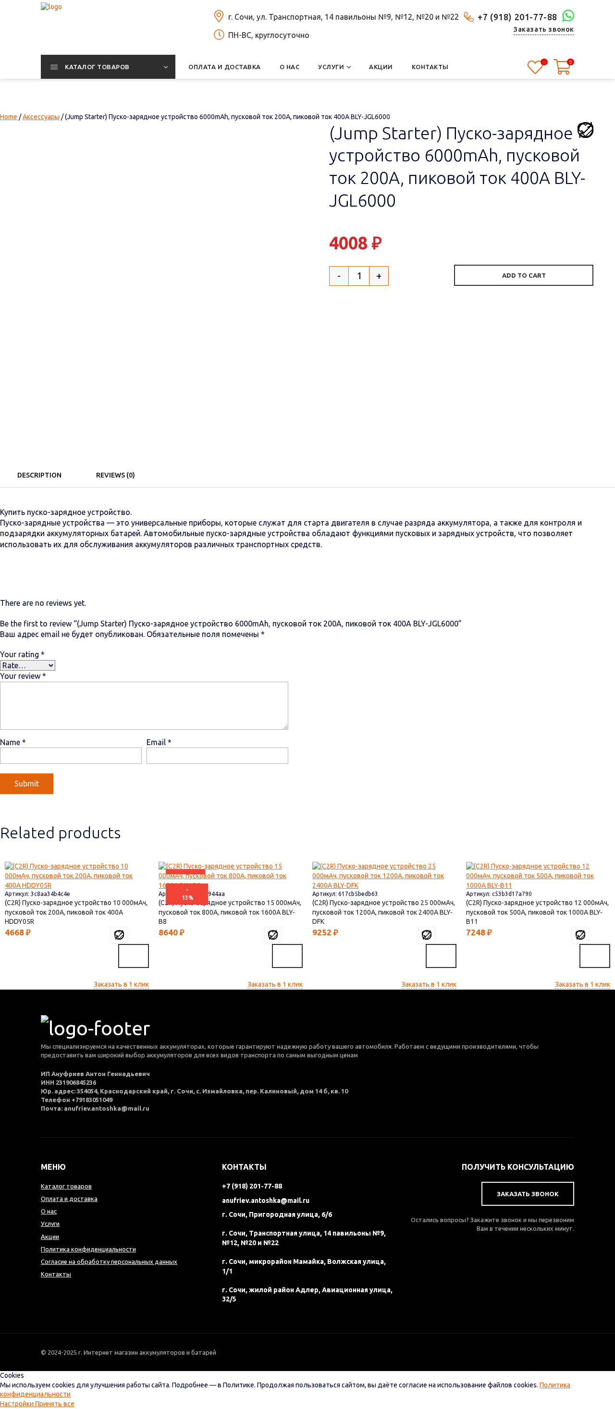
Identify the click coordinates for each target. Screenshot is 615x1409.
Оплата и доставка (69, 1198)
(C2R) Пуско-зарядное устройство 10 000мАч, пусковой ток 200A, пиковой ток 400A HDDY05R (76, 912)
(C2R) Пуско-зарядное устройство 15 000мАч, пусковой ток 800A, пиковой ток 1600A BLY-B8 (230, 912)
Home (8, 117)
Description (39, 475)
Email (159, 742)
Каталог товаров (66, 1186)
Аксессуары (41, 117)
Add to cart (524, 275)
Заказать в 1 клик (121, 984)
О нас (49, 1211)
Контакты (56, 1274)
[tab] (39, 475)
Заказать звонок (544, 29)
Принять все (54, 1404)
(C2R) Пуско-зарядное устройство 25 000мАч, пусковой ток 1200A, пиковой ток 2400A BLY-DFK (383, 912)
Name (13, 742)
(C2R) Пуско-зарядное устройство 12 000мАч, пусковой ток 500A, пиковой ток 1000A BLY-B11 (537, 912)
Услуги (50, 1223)
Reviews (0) (115, 475)
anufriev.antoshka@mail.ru (265, 1200)
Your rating (22, 654)
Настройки (17, 1404)
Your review (23, 676)
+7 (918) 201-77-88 (517, 17)
